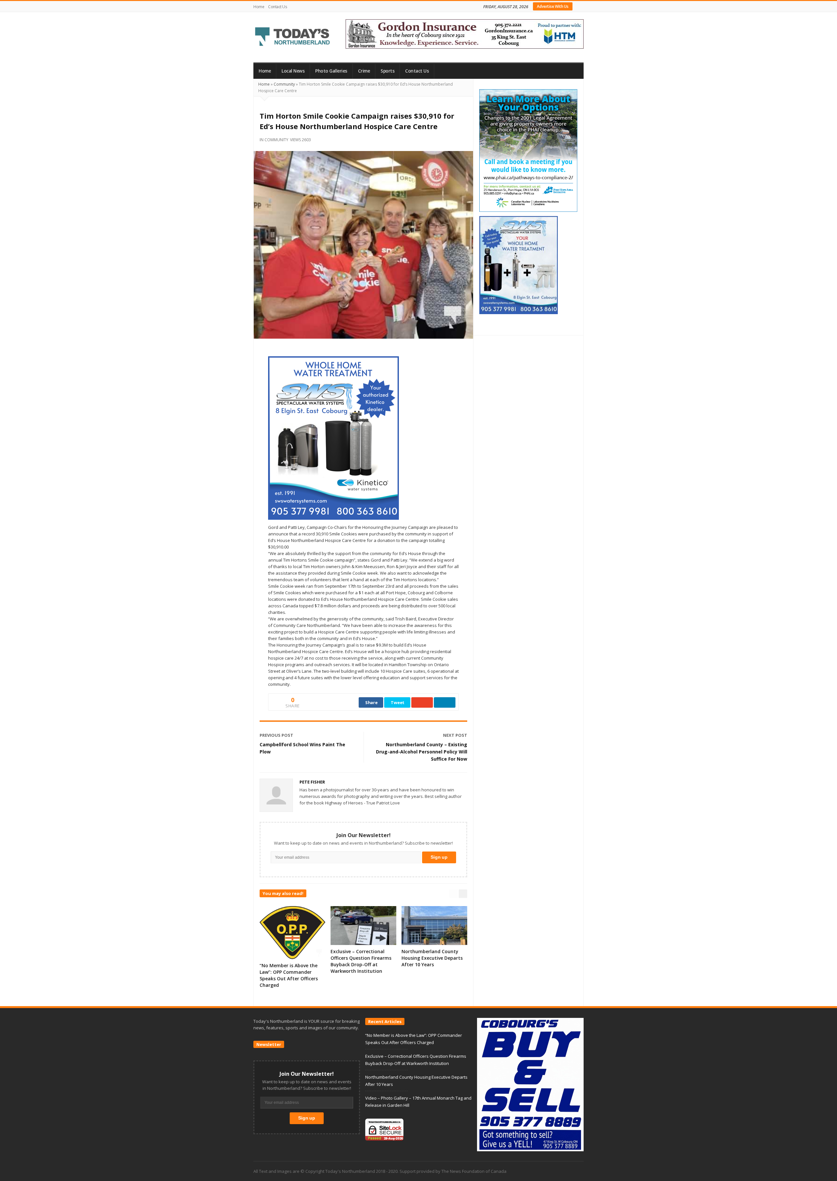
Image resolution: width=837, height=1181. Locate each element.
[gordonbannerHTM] (465, 33)
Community (284, 84)
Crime (364, 71)
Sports (387, 71)
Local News (293, 71)
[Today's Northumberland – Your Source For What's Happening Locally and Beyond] (292, 37)
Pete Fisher (312, 782)
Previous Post (276, 735)
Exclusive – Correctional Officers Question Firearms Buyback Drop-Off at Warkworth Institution (361, 961)
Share (371, 702)
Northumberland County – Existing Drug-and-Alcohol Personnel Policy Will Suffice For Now (421, 751)
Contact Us (277, 6)
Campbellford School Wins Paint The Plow (302, 748)
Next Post (455, 735)
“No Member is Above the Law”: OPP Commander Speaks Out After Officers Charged (289, 975)
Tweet (397, 702)
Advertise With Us (553, 6)
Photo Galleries (331, 71)
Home (258, 6)
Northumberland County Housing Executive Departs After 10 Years (432, 958)
